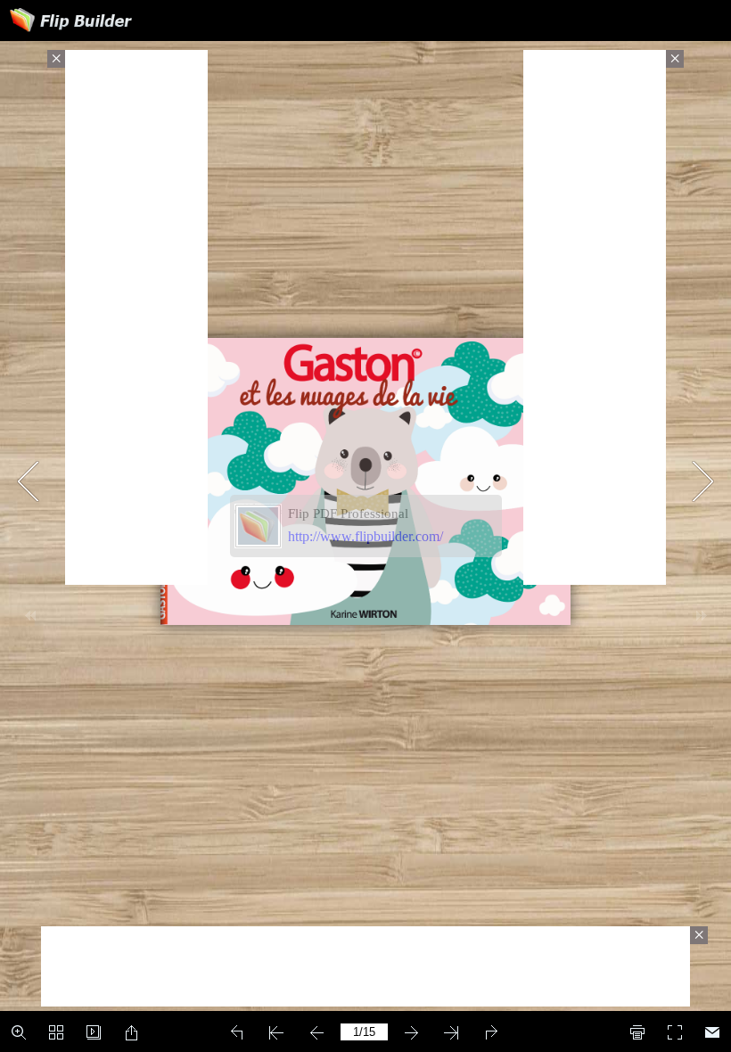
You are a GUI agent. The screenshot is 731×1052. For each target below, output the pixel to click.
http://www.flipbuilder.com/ (365, 536)
